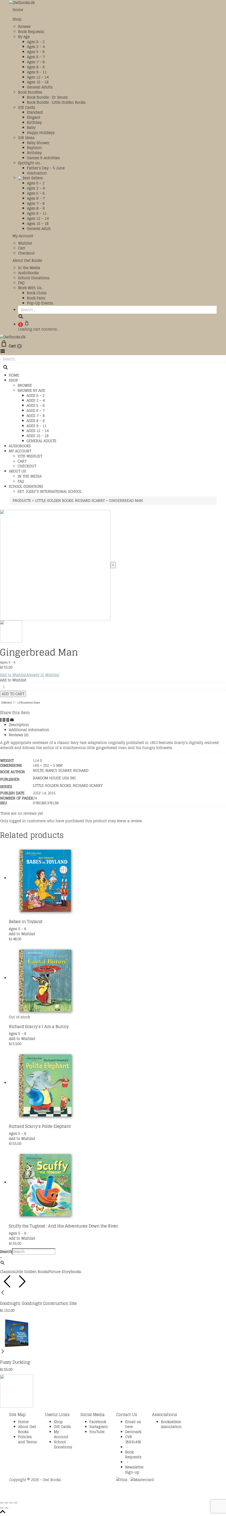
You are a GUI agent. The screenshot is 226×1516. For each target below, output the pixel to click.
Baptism (34, 148)
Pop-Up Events (40, 303)
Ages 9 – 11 (37, 72)
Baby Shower (38, 143)
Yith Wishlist (30, 456)
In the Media (29, 268)
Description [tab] (19, 725)
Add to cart (13, 694)
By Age (24, 37)
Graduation (37, 173)
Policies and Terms (27, 1439)
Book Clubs (37, 293)
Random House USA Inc (54, 778)
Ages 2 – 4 (36, 47)
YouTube (97, 1432)
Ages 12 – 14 (38, 77)
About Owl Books (27, 260)
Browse (24, 26)
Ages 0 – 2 (36, 42)
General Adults (40, 87)
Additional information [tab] (29, 730)
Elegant (33, 117)
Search (6, 1251)
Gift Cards (26, 107)
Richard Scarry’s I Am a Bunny (39, 1026)
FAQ (21, 283)
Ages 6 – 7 (36, 57)
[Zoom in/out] (2, 1502)
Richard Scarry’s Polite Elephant (40, 1126)
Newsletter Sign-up (134, 1469)
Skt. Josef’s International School (50, 491)
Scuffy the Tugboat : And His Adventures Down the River (63, 1225)
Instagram (98, 1427)
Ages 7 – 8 (36, 62)
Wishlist (25, 243)
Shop (17, 19)
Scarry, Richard (73, 770)
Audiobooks (28, 273)
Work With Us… (31, 288)
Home (18, 10)
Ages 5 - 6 (7, 662)
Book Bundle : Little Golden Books (56, 102)
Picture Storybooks (64, 1272)
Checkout (26, 253)
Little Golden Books (52, 785)
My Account (23, 236)
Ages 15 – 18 (38, 82)
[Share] (11, 1502)
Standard (35, 112)
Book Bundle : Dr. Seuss (47, 97)
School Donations (33, 278)
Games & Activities (43, 158)
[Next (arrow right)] (6, 1507)
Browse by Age (31, 390)
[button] (29, 675)
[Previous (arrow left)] (2, 1507)
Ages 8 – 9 (36, 67)
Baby (31, 127)
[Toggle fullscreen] (6, 1502)
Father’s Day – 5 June (46, 168)
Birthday (34, 122)
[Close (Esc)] (15, 1502)
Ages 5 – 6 (36, 52)
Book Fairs (36, 298)
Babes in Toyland (25, 921)
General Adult (39, 229)
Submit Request (72, 1496)
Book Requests (31, 32)
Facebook (97, 1422)
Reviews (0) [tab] (18, 735)
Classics (7, 1272)
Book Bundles (30, 92)
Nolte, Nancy (45, 770)
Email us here (133, 1424)
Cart (21, 248)
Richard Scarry (88, 785)
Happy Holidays (41, 133)
